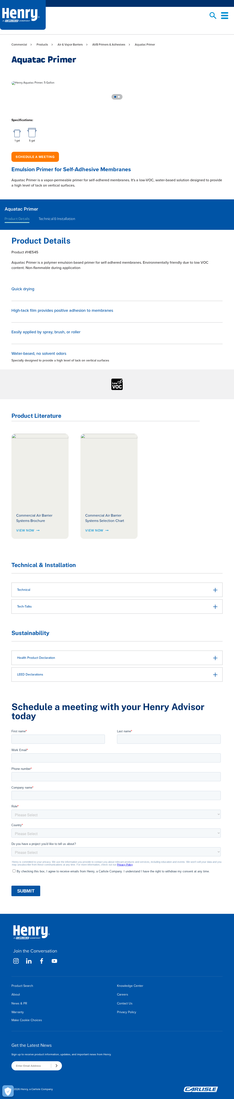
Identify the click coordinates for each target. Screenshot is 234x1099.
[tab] (115, 97)
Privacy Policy (126, 1012)
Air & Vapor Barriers (70, 44)
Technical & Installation (57, 219)
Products (42, 44)
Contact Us (125, 1003)
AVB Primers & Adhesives (108, 44)
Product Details (17, 219)
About (15, 994)
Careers (122, 994)
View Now (25, 530)
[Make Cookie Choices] (8, 1091)
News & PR (19, 1003)
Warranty (17, 1012)
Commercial (19, 44)
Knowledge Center (130, 985)
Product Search (22, 985)
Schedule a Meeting (35, 157)
